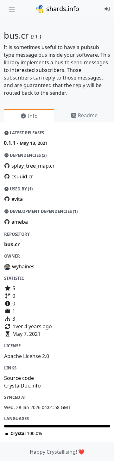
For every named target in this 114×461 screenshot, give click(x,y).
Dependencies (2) (28, 155)
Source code (19, 378)
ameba (19, 221)
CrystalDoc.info (22, 385)
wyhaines (23, 266)
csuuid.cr (22, 176)
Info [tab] (32, 115)
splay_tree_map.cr (33, 165)
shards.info (62, 8)
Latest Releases (26, 133)
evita (17, 198)
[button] (102, 450)
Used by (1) (21, 189)
